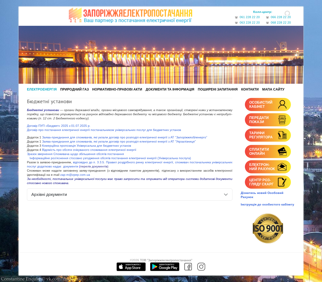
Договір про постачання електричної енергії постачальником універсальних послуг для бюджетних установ (104, 130)
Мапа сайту (273, 89)
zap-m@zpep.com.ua (75, 174)
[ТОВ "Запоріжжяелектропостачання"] (130, 17)
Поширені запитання (218, 89)
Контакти (250, 89)
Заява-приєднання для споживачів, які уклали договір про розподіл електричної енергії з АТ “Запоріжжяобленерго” (124, 137)
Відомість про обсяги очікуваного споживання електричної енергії (89, 149)
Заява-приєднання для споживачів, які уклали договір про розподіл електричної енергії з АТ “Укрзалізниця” (119, 141)
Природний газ (74, 89)
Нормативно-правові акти (117, 89)
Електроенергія (42, 89)
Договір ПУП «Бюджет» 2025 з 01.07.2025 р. (58, 125)
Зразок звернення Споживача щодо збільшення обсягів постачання (75, 154)
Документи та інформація (170, 89)
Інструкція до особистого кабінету (267, 204)
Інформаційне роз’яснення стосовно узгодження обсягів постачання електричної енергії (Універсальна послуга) (109, 158)
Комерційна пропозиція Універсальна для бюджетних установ (86, 145)
